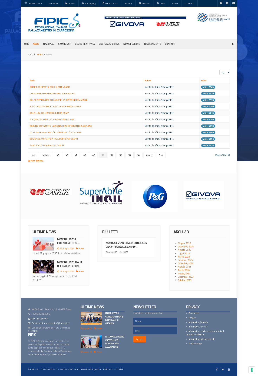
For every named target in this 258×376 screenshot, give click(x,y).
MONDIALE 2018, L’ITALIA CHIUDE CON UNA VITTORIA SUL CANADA (126, 245)
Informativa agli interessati (201, 339)
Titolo (32, 80)
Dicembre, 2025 (185, 246)
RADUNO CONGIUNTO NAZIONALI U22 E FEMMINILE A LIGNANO (61, 126)
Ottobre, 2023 (184, 280)
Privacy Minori (195, 343)
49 (93, 155)
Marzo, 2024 (184, 273)
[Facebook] (220, 3)
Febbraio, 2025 (185, 260)
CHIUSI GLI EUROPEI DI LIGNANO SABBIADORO (52, 93)
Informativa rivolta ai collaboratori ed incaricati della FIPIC (205, 333)
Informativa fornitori (198, 326)
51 (111, 155)
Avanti (149, 155)
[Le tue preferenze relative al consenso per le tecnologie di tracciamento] (252, 370)
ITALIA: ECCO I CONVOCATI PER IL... (68, 241)
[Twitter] (227, 3)
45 (58, 155)
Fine (161, 155)
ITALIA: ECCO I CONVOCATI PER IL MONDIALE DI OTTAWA (114, 318)
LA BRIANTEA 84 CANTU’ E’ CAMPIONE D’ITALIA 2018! (56, 132)
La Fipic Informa (35, 160)
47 (76, 155)
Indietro (46, 155)
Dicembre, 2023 (185, 277)
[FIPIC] (54, 22)
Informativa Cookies (198, 322)
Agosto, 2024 (184, 266)
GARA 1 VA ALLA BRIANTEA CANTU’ (47, 145)
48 (85, 155)
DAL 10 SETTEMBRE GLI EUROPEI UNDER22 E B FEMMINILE (58, 100)
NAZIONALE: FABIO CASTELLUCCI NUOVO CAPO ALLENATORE (114, 341)
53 (129, 155)
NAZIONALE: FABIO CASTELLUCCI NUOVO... (69, 267)
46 (67, 155)
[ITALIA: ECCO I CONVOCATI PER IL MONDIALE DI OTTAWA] (91, 318)
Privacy (192, 317)
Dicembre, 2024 (185, 263)
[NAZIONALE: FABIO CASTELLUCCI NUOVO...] (43, 270)
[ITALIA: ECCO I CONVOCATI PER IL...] (43, 243)
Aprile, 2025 (184, 256)
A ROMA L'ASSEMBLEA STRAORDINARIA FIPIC (52, 119)
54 (138, 155)
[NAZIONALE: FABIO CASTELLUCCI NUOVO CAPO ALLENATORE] (91, 341)
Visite (204, 80)
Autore (148, 80)
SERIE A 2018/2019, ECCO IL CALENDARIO (50, 87)
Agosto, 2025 (184, 250)
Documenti (194, 313)
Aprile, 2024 (184, 270)
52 (120, 155)
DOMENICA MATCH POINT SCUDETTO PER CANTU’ (54, 139)
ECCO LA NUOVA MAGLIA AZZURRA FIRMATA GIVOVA (55, 106)
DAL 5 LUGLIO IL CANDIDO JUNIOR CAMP (49, 113)
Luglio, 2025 (184, 253)
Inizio (33, 155)
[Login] (232, 43)
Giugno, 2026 (184, 243)
